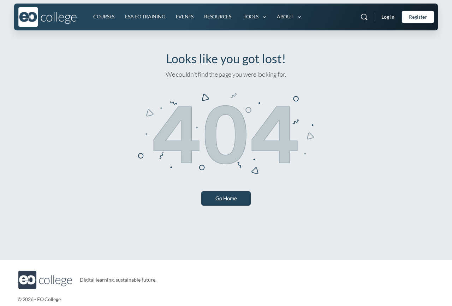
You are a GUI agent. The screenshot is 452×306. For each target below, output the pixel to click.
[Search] (364, 17)
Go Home (226, 198)
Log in (387, 17)
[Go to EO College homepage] (47, 16)
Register (418, 17)
